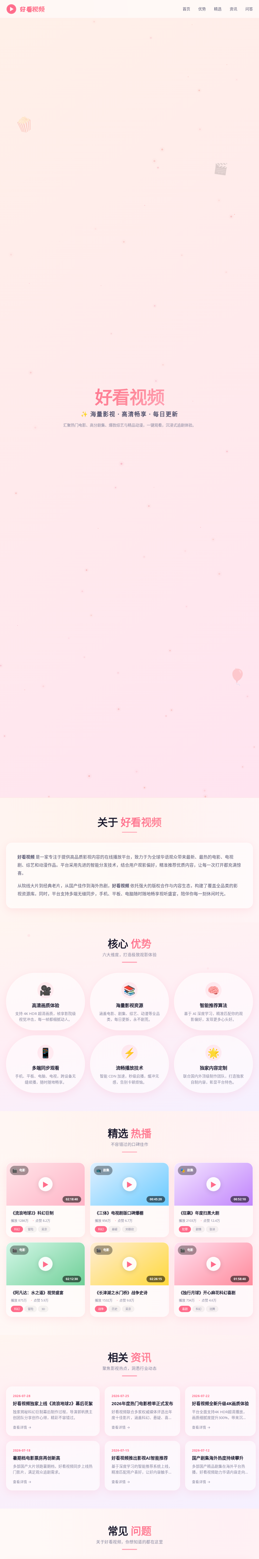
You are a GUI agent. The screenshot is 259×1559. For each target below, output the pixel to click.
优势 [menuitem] (202, 8)
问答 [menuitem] (249, 8)
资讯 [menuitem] (233, 8)
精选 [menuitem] (218, 8)
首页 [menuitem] (186, 8)
